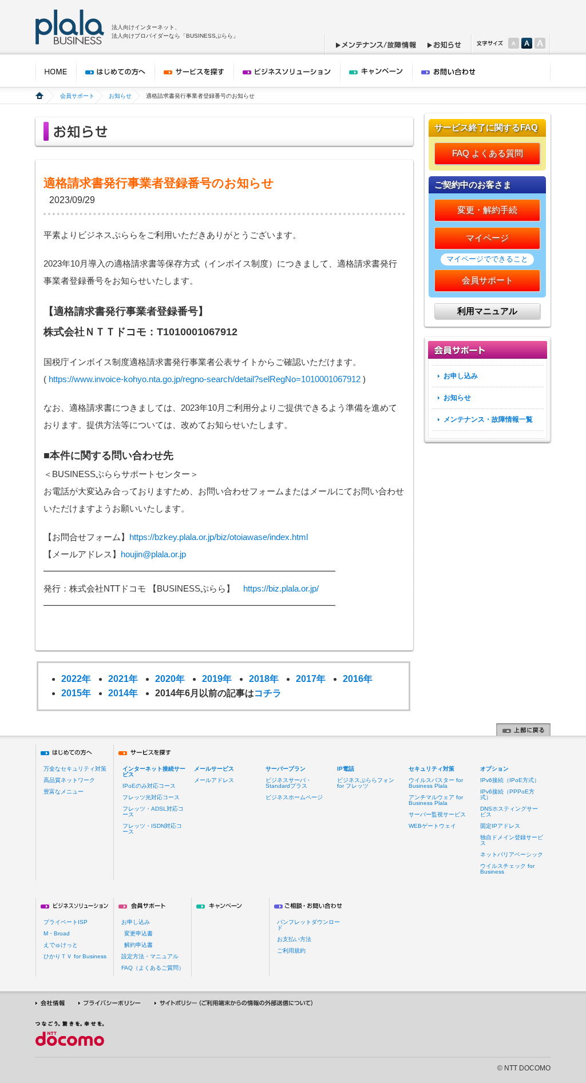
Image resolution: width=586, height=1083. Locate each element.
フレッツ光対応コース (151, 797)
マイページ (487, 238)
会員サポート (77, 96)
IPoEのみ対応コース (149, 786)
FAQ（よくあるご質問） (152, 968)
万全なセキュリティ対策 (74, 768)
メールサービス (214, 768)
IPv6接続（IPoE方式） (510, 780)
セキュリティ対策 (431, 768)
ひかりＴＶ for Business (74, 956)
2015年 (76, 693)
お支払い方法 (294, 939)
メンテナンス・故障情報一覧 (488, 419)
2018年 (264, 679)
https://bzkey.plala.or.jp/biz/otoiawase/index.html (218, 537)
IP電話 (345, 768)
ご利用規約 (291, 950)
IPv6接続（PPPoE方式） (507, 794)
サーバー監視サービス (437, 814)
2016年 (358, 679)
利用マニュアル (487, 311)
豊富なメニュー (63, 791)
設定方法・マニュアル (150, 956)
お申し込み (461, 376)
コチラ (268, 693)
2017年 (311, 679)
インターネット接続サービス (153, 771)
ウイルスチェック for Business (507, 869)
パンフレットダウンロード (308, 925)
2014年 (123, 693)
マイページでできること (487, 259)
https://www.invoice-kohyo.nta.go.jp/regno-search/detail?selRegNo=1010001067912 (205, 379)
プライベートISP (65, 922)
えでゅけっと (60, 945)
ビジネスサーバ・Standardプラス (288, 783)
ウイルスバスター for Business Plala (436, 783)
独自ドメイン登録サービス (511, 840)
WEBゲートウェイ (432, 826)
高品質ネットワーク (69, 780)
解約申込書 (138, 945)
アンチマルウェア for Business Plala (436, 800)
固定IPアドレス (500, 826)
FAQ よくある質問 (487, 153)
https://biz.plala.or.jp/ (281, 588)
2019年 (217, 679)
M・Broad (56, 933)
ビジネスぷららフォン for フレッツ (365, 783)
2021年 (123, 679)
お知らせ (120, 96)
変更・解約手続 (487, 210)
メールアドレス (214, 780)
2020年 (170, 679)
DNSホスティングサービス (509, 812)
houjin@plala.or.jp (153, 554)
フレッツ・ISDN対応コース (152, 829)
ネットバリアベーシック (511, 854)
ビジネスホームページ (294, 797)
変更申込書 (138, 933)
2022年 (76, 679)
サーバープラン (286, 768)
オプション (494, 768)
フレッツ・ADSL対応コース (153, 812)
